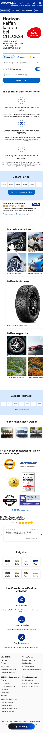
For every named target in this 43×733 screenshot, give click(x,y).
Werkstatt (15, 10)
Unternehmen (6, 666)
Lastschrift (5, 692)
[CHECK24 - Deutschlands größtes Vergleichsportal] (7, 3)
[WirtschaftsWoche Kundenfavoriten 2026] (28, 482)
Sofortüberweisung (8, 686)
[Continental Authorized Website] (9, 464)
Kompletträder (27, 10)
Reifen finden (21, 80)
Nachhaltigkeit (27, 680)
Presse (3, 663)
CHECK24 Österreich (8, 669)
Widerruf (34, 724)
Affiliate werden (28, 666)
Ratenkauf (4, 695)
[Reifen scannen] (38, 63)
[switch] (37, 69)
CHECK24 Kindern (30, 683)
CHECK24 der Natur (31, 686)
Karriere (4, 660)
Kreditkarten (5, 683)
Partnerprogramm (28, 660)
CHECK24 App (6, 705)
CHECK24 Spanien (8, 672)
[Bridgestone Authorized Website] (13, 482)
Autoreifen (5, 10)
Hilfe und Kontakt (7, 702)
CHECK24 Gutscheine (9, 708)
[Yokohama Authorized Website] (10, 500)
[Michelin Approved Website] (28, 464)
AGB (7, 724)
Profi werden (27, 663)
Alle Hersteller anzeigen (21, 409)
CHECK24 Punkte (7, 711)
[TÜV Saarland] (29, 500)
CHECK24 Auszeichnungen (21, 510)
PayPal (3, 680)
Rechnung (4, 689)
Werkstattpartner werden (21, 192)
